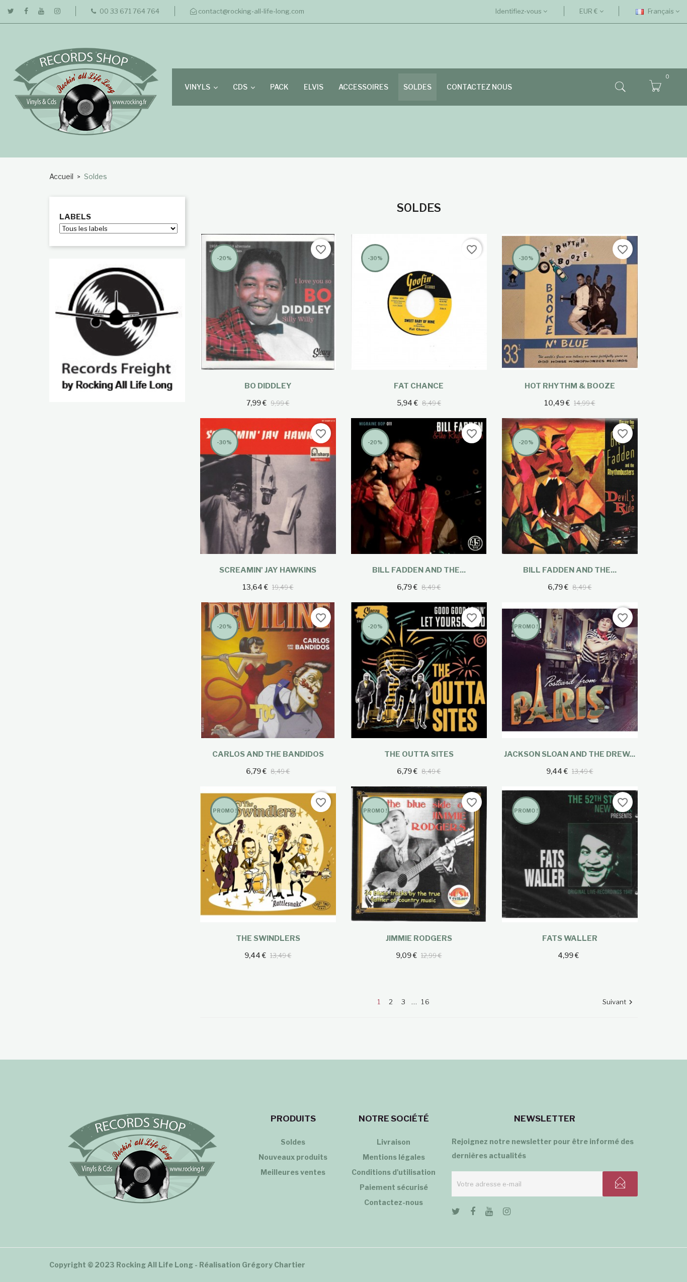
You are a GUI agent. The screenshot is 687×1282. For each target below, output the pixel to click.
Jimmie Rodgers (419, 938)
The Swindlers (268, 938)
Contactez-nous (393, 1202)
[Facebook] (26, 11)
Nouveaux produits (293, 1157)
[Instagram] (57, 11)
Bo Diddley (268, 385)
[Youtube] (41, 11)
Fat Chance (419, 385)
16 (426, 1002)
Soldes (293, 1142)
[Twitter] (11, 11)
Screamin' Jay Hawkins (267, 570)
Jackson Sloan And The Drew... (569, 754)
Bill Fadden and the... (419, 570)
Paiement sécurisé (394, 1187)
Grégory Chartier (273, 1264)
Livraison (393, 1142)
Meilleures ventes (293, 1172)
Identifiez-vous (519, 11)
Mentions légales (394, 1157)
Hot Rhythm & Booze (570, 385)
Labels (75, 217)
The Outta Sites (419, 754)
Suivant (619, 1002)
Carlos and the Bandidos (268, 754)
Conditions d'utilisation (394, 1172)
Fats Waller (569, 938)
